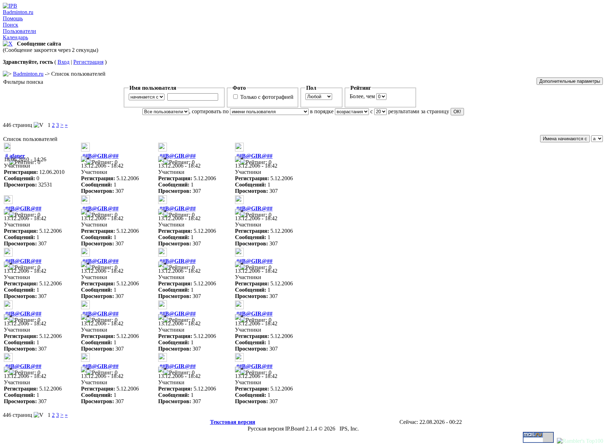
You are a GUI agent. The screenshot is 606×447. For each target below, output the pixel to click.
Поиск (10, 25)
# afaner (15, 156)
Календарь (15, 37)
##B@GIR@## (100, 156)
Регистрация (88, 62)
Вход (63, 62)
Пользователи (19, 31)
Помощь (13, 18)
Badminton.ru (18, 12)
